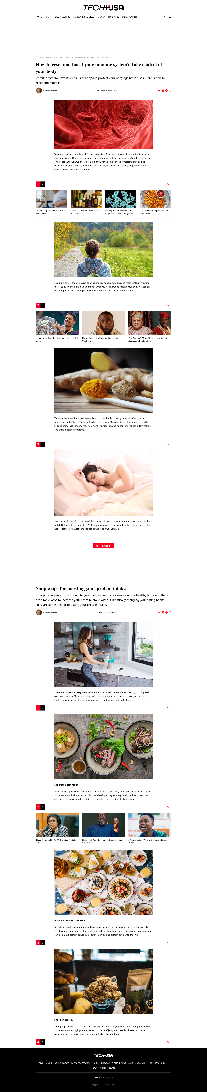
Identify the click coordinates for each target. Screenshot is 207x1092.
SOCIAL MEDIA (141, 1063)
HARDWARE (113, 17)
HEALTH (95, 1068)
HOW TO (112, 1068)
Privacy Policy (107, 1078)
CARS (163, 1063)
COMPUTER (154, 1063)
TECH (47, 17)
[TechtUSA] (103, 8)
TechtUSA (39, 57)
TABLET (103, 1068)
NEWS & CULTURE (62, 17)
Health (48, 57)
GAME (130, 1063)
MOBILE (49, 1063)
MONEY (101, 17)
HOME (39, 17)
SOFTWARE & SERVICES (83, 17)
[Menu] (170, 17)
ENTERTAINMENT (130, 17)
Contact (97, 1078)
